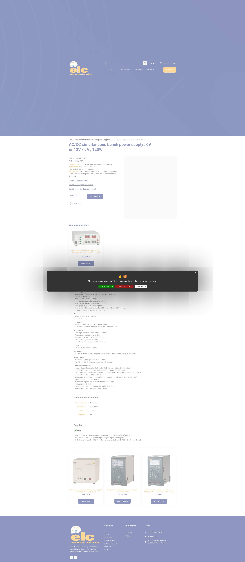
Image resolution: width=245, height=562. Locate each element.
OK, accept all (106, 286)
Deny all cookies (125, 286)
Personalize (141, 286)
